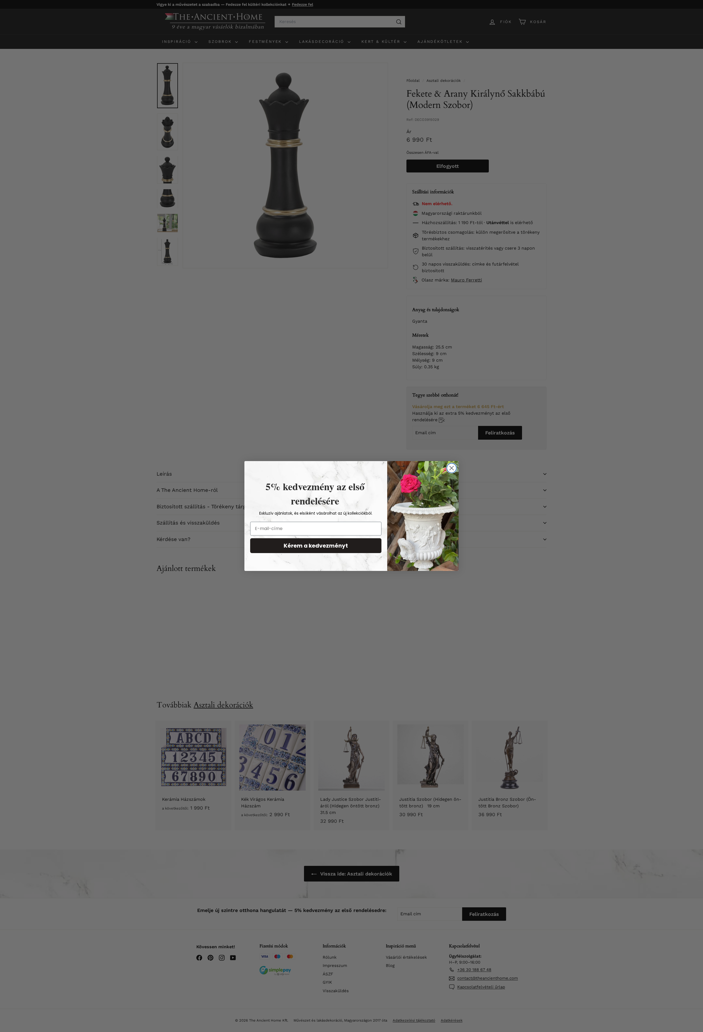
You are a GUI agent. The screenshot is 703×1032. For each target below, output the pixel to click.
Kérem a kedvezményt (316, 546)
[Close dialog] (451, 468)
